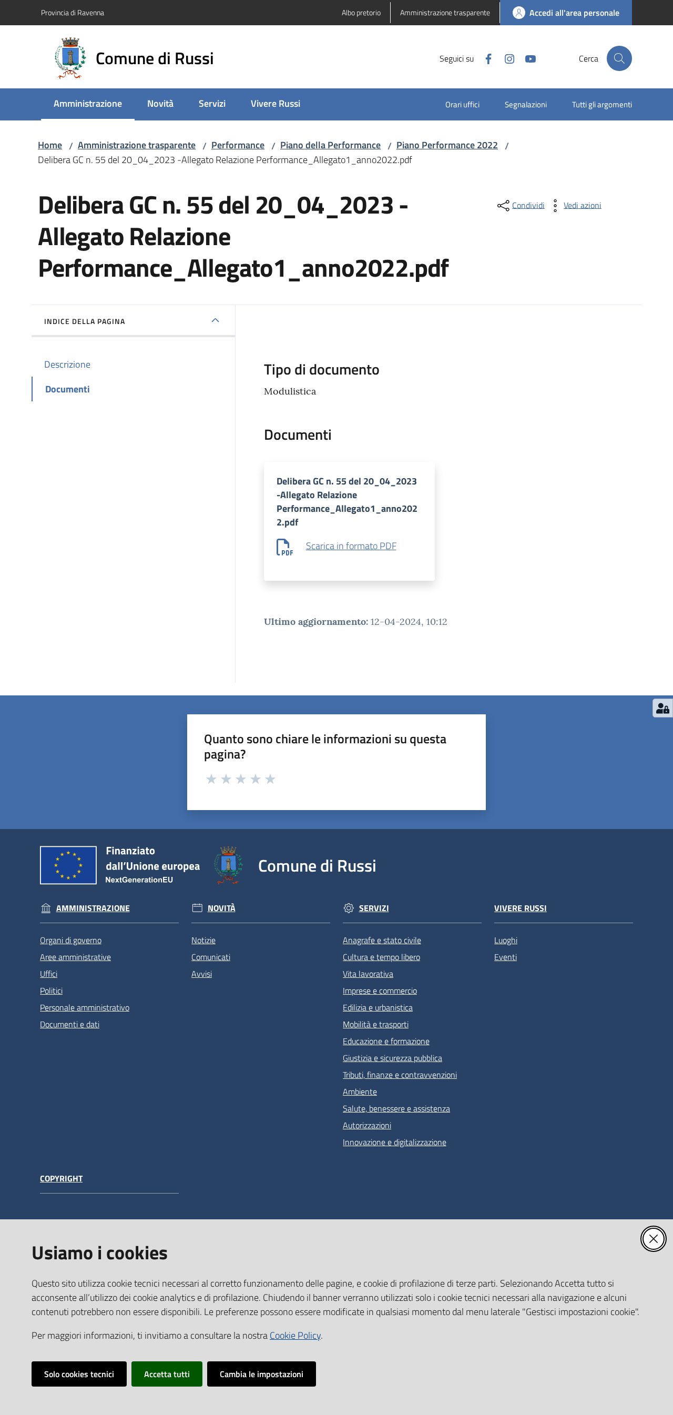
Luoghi (505, 940)
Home (50, 145)
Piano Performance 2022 (447, 145)
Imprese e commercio (380, 990)
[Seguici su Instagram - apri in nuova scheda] (505, 58)
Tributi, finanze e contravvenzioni (400, 1074)
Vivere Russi (520, 908)
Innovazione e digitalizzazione (394, 1142)
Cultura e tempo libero (381, 957)
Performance (237, 145)
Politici (51, 990)
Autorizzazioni (367, 1125)
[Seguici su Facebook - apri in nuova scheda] (484, 58)
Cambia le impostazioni (261, 1374)
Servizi (374, 908)
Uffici (48, 973)
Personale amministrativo (84, 1007)
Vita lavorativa (368, 973)
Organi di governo (70, 940)
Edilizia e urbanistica (378, 1007)
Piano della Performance (330, 145)
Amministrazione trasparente (137, 145)
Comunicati (210, 957)
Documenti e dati (69, 1024)
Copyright (61, 1179)
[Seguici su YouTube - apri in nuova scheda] (526, 58)
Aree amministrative (75, 957)
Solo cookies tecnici (79, 1374)
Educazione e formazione (386, 1041)
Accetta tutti (167, 1374)
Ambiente (360, 1091)
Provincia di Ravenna (72, 12)
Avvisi (201, 973)
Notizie (203, 940)
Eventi (505, 957)
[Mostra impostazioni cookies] (662, 708)
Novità (222, 908)
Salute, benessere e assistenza (396, 1108)
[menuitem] (88, 104)
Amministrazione (93, 908)
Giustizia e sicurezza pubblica (392, 1058)
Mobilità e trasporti (376, 1024)
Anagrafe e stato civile (382, 940)
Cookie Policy (295, 1335)
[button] (619, 58)
